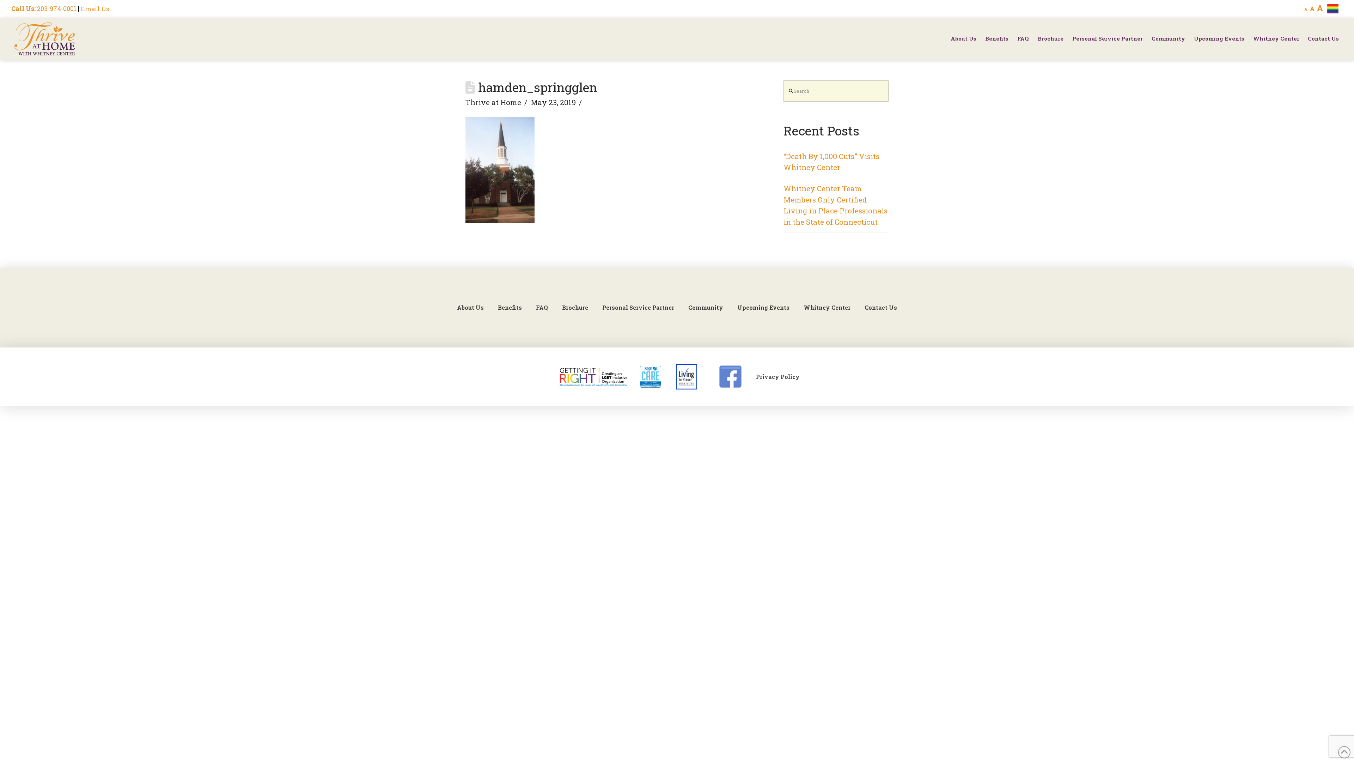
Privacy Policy (778, 376)
